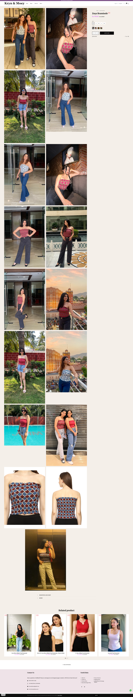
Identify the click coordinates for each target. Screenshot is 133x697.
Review (40, 598)
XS (93, 23)
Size (93, 21)
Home (97, 10)
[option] (19, 636)
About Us (83, 677)
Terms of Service (97, 677)
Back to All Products (67, 664)
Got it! (96, 695)
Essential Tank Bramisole (113, 653)
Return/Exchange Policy (86, 682)
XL (104, 23)
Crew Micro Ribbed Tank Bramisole (19, 653)
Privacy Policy (84, 681)
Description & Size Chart (45, 595)
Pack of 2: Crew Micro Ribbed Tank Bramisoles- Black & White (50, 653)
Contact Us (84, 679)
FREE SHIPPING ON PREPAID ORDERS (67, 0)
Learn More (60, 695)
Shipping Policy (97, 679)
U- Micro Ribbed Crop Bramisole (82, 653)
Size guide (95, 36)
